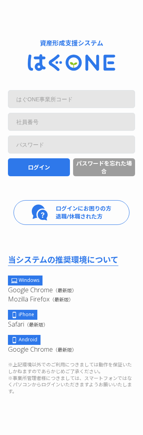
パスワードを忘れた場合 (104, 167)
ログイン (39, 167)
